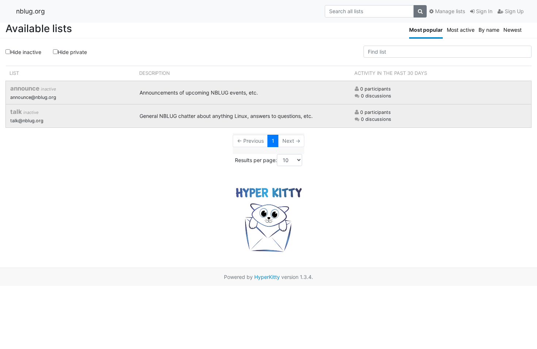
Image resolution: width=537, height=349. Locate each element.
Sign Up (513, 11)
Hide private (72, 52)
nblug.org (30, 11)
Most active (461, 30)
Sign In (483, 11)
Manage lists (449, 11)
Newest (512, 30)
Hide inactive (25, 52)
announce (25, 88)
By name (489, 30)
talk (16, 111)
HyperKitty (267, 277)
